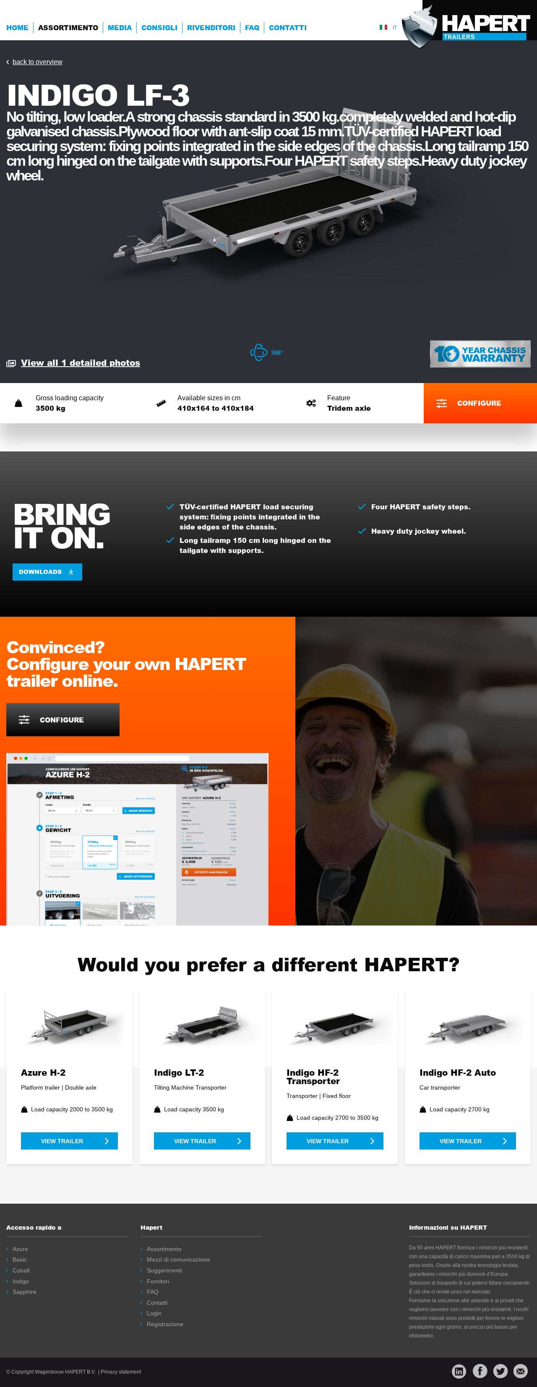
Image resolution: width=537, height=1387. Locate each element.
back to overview (38, 61)
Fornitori (158, 1281)
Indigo (21, 1281)
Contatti (157, 1302)
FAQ (252, 27)
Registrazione (165, 1324)
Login (154, 1313)
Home (17, 27)
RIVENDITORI (211, 27)
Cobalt (21, 1270)
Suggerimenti (164, 1270)
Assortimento (68, 27)
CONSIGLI (159, 27)
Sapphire (24, 1291)
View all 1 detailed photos (80, 362)
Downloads (40, 571)
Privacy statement (121, 1372)
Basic (20, 1259)
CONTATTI (288, 27)
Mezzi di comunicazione (178, 1259)
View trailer (62, 1141)
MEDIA (120, 27)
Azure (20, 1249)
